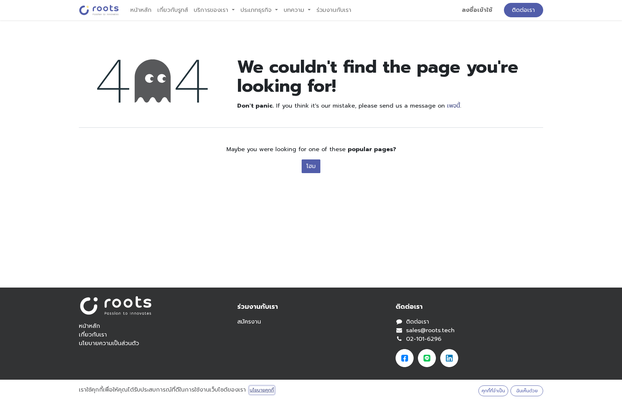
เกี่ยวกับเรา (93, 334)
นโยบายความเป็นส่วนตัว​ (109, 343)
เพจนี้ (453, 105)
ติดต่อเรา (523, 10)
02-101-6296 (423, 339)
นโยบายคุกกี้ (262, 390)
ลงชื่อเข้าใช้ (477, 10)
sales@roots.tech (430, 330)
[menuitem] (140, 10)
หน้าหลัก (89, 326)
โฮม (311, 166)
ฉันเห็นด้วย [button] (527, 391)
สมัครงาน (249, 321)
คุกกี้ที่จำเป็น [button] (493, 391)
